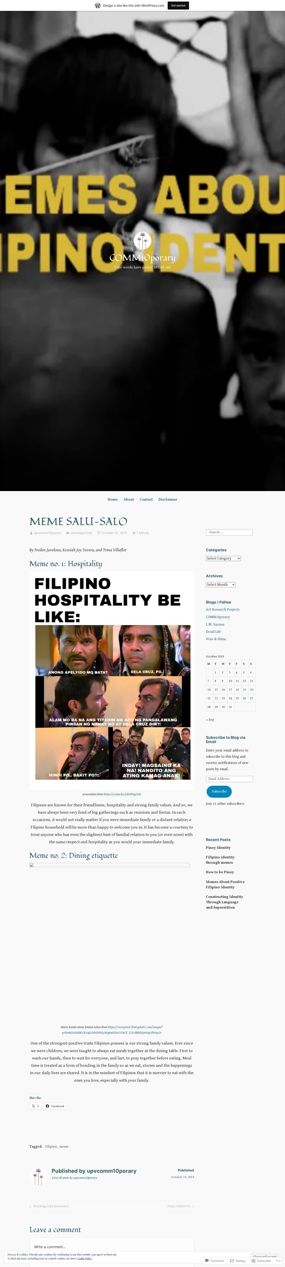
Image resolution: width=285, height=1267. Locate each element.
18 (237, 689)
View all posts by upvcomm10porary (74, 1178)
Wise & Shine (216, 639)
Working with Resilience (48, 1207)
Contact (146, 499)
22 (216, 698)
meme (63, 1147)
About (129, 499)
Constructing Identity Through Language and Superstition (224, 902)
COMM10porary (142, 258)
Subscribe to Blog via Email (225, 739)
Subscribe (219, 791)
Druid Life (213, 632)
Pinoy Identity (218, 847)
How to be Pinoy (220, 872)
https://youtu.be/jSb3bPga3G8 (122, 794)
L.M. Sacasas (215, 624)
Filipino (51, 1147)
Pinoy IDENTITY (179, 1207)
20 (251, 689)
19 (244, 689)
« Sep (210, 720)
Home (113, 499)
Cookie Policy (84, 1258)
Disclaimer (168, 499)
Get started (178, 5)
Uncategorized (81, 533)
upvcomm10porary (47, 533)
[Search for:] (229, 532)
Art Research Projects (223, 610)
